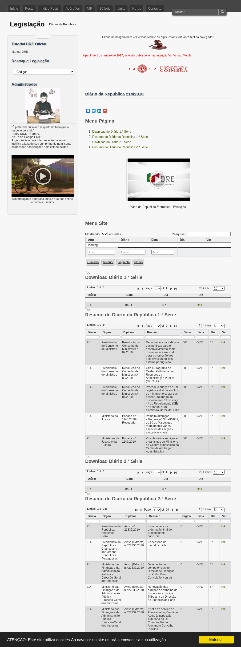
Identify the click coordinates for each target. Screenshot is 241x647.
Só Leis (104, 8)
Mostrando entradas (103, 234)
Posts (29, 8)
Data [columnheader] (154, 240)
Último (138, 262)
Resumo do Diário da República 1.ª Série (120, 137)
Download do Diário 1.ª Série (111, 131)
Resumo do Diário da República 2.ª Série (120, 147)
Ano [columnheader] (91, 240)
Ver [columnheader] (208, 240)
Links (121, 8)
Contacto (154, 8)
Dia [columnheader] (182, 240)
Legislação (27, 24)
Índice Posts (49, 8)
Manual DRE (20, 51)
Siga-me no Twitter (46, 35)
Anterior (108, 262)
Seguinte (124, 262)
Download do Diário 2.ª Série (111, 142)
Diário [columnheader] (125, 240)
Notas (136, 8)
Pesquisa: (179, 234)
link (199, 305)
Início (14, 8)
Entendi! (216, 639)
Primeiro (93, 262)
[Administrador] (42, 105)
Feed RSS (40, 35)
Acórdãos (73, 8)
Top (87, 272)
